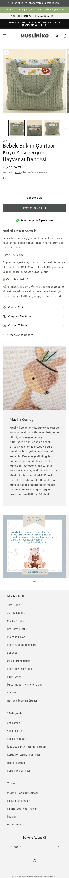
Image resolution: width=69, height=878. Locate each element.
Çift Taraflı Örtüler (18, 629)
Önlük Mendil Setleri (19, 660)
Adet (5, 178)
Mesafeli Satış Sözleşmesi (22, 792)
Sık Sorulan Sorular (18, 800)
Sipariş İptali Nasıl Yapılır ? (23, 808)
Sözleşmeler (14, 723)
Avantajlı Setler (16, 613)
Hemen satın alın (34, 207)
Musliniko (23, 876)
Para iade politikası (18, 770)
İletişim (11, 816)
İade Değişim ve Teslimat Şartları (26, 746)
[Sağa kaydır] (65, 129)
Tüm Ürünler (14, 605)
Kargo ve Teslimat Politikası (23, 754)
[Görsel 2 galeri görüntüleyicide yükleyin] (34, 128)
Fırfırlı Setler (14, 676)
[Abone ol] (58, 847)
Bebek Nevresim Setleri (20, 668)
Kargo (18, 172)
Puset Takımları (16, 637)
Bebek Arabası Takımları (21, 644)
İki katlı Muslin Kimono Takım (24, 684)
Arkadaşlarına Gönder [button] (20, 335)
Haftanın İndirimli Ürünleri (22, 700)
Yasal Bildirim (15, 730)
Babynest (12, 652)
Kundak (11, 692)
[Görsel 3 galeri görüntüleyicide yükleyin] (52, 128)
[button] (4, 36)
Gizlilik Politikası (16, 738)
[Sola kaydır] (4, 129)
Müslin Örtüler (15, 621)
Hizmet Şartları (16, 762)
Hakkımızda (14, 824)
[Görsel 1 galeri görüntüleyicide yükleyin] (17, 128)
